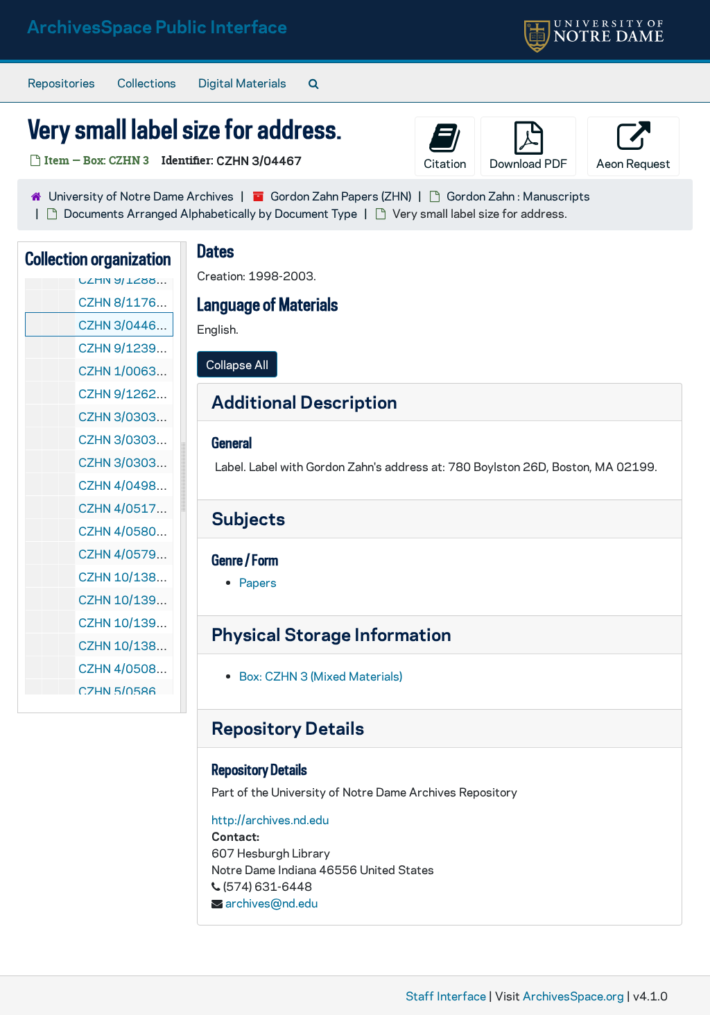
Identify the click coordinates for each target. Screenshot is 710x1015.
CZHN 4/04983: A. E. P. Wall (154, 485)
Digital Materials (242, 82)
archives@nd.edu (271, 902)
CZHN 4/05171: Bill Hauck (149, 507)
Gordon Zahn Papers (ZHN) (340, 195)
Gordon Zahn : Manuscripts (518, 195)
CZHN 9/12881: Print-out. (149, 279)
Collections (146, 82)
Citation (445, 163)
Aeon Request (633, 163)
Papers (258, 582)
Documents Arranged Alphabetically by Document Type (210, 213)
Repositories (61, 82)
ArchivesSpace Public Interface (157, 26)
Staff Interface (446, 995)
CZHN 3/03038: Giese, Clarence (165, 416)
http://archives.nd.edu (270, 819)
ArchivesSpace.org (573, 995)
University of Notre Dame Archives (141, 195)
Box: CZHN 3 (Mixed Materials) (320, 675)
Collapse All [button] (237, 364)
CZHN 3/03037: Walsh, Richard (162, 462)
